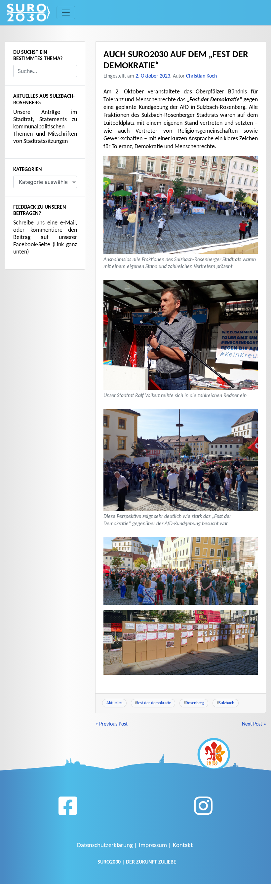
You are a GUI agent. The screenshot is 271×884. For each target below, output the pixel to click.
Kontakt (183, 845)
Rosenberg (195, 703)
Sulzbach (226, 703)
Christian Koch (201, 76)
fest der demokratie (154, 703)
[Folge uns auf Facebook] (67, 808)
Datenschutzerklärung (105, 845)
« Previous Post (111, 724)
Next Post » (254, 724)
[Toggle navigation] (66, 12)
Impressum (153, 845)
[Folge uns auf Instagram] (203, 808)
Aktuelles (114, 703)
